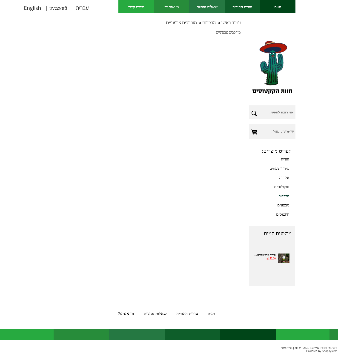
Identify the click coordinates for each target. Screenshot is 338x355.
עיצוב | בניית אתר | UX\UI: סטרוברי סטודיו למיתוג (309, 347)
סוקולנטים (281, 187)
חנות (277, 7)
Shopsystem (329, 351)
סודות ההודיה (242, 7)
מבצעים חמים (278, 233)
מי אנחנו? (171, 7)
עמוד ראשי (231, 22)
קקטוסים (282, 214)
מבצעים (283, 205)
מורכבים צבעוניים (181, 22)
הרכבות (209, 22)
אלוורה (284, 177)
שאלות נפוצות (207, 7)
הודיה (285, 159)
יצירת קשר (136, 7)
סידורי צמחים (279, 168)
